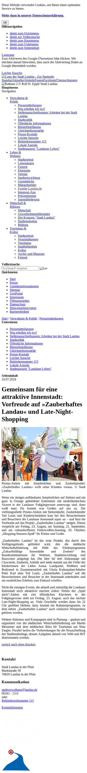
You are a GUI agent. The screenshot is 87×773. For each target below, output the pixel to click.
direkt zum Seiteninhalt (24, 48)
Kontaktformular (12, 707)
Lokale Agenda (27, 145)
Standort (7, 80)
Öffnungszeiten (19, 300)
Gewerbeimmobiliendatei (34, 214)
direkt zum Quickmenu (24, 33)
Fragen (39, 80)
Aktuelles (18, 80)
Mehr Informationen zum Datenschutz (26, 69)
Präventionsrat (27, 196)
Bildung (23, 225)
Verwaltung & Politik (23, 318)
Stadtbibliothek (27, 246)
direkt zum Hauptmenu (24, 40)
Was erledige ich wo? (31, 109)
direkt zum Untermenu (24, 44)
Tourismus (24, 243)
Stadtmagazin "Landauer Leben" (39, 148)
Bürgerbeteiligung (29, 127)
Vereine (23, 174)
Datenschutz (17, 304)
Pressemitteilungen (30, 105)
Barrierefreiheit (19, 311)
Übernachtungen (66, 80)
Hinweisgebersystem (23, 308)
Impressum (17, 297)
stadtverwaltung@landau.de (19, 689)
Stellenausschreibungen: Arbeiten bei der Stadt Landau (45, 336)
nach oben (17, 644)
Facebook (50, 80)
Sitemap (15, 290)
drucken (29, 644)
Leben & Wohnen (15, 154)
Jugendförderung (28, 199)
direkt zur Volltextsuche (25, 37)
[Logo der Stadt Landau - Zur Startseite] (28, 76)
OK (5, 22)
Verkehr (29, 80)
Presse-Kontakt (27, 134)
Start (13, 279)
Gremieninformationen (24, 286)
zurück (6, 644)
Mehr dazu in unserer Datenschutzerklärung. (33, 15)
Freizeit (22, 167)
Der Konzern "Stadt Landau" (36, 217)
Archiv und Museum (31, 254)
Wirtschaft (24, 210)
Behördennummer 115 (32, 141)
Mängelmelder (27, 185)
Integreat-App (27, 192)
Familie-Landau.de (30, 188)
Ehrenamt (24, 170)
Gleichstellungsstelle (31, 130)
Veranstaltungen (28, 239)
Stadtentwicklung (29, 177)
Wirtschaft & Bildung (18, 204)
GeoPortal (16, 293)
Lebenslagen (26, 163)
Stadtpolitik (25, 119)
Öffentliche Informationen (34, 123)
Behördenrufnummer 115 (18, 700)
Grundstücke (26, 181)
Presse (14, 282)
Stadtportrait (25, 159)
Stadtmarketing (27, 221)
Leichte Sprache (12, 73)
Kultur (22, 250)
